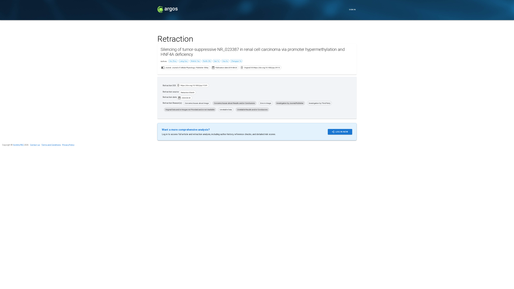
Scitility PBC (18, 145)
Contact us (35, 145)
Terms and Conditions (51, 145)
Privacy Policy (68, 145)
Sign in (352, 10)
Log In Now (342, 132)
